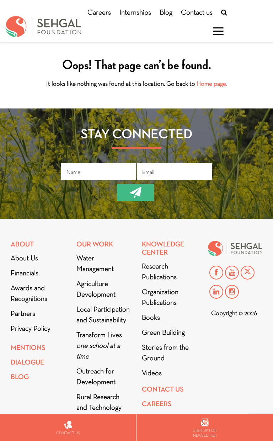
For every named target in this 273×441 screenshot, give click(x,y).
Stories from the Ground (165, 352)
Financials (24, 273)
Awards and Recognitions (29, 293)
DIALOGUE (27, 362)
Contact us (197, 12)
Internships (135, 12)
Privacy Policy (30, 328)
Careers (99, 12)
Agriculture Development (96, 288)
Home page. (212, 83)
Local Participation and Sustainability (103, 314)
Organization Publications (160, 297)
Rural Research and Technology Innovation (99, 407)
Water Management (95, 263)
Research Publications (159, 271)
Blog (166, 12)
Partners (23, 313)
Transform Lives (99, 345)
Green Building (163, 332)
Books (151, 317)
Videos (152, 372)
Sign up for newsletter (204, 433)
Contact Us (163, 389)
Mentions (28, 348)
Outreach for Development (96, 376)
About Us (24, 258)
